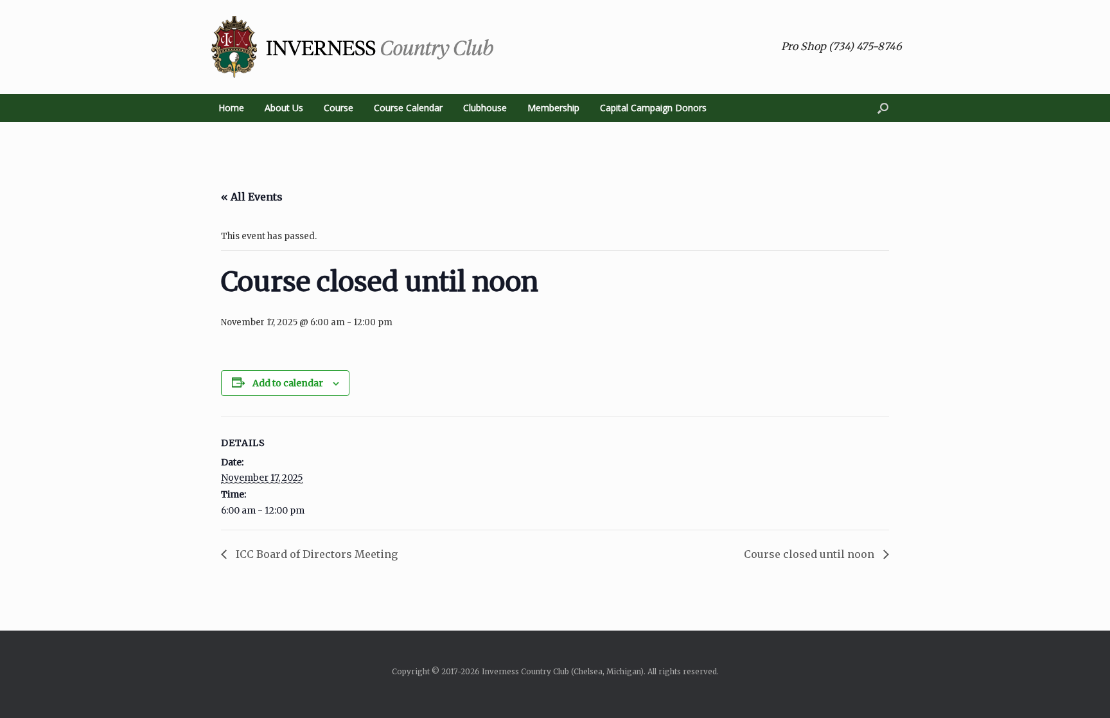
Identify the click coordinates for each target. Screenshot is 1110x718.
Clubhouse (485, 108)
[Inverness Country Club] (352, 46)
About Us (284, 108)
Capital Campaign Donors (653, 108)
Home (231, 108)
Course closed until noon (810, 554)
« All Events (252, 196)
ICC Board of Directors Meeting (315, 554)
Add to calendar (287, 383)
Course (338, 108)
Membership (553, 108)
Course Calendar (408, 108)
